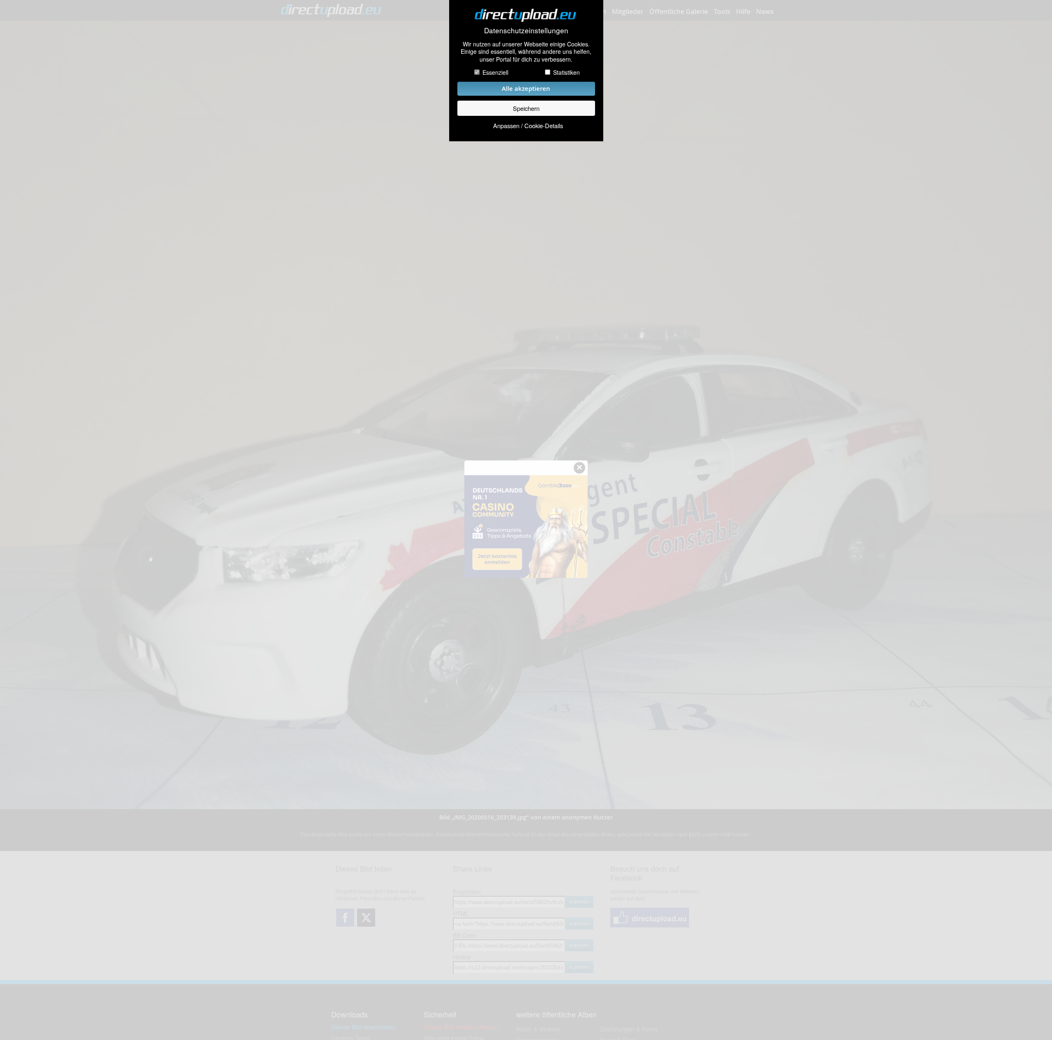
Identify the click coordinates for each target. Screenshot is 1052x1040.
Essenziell (495, 72)
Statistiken (566, 72)
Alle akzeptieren (526, 88)
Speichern (526, 108)
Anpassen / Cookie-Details (528, 125)
